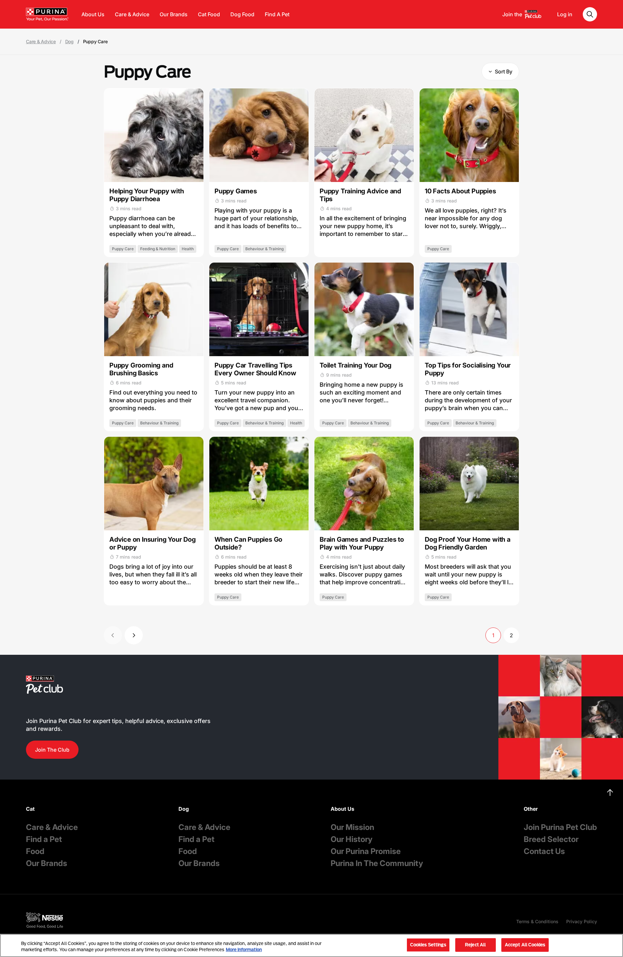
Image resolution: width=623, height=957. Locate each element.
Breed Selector (551, 839)
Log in (564, 14)
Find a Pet (44, 839)
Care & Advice (132, 14)
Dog (69, 41)
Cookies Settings (428, 944)
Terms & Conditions (537, 921)
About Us (92, 14)
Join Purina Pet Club (560, 827)
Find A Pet (277, 14)
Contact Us (544, 851)
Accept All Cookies (525, 944)
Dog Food (242, 14)
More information (244, 949)
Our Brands (174, 14)
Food (35, 851)
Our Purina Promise (366, 851)
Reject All (475, 944)
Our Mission (352, 827)
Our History (352, 839)
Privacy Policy (581, 921)
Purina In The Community (377, 863)
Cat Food (209, 14)
